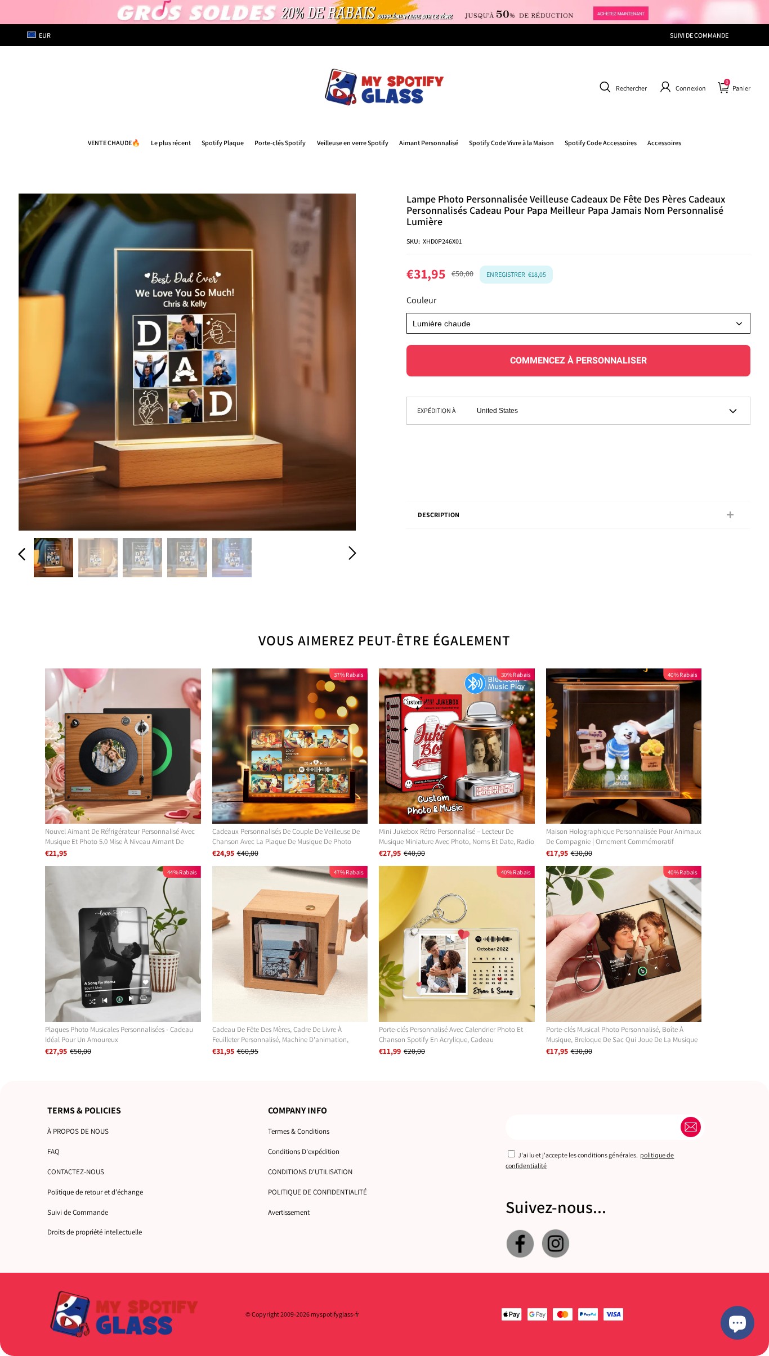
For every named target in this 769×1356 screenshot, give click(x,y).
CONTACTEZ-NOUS (75, 1172)
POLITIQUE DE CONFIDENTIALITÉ (317, 1192)
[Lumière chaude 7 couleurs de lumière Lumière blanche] (578, 323)
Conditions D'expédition (303, 1151)
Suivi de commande (699, 35)
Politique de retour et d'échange (95, 1192)
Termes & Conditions (298, 1131)
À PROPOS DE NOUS (78, 1131)
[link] (511, 142)
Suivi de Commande (77, 1212)
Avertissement (289, 1212)
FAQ (53, 1151)
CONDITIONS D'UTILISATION (310, 1172)
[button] (622, 87)
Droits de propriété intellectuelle (94, 1232)
